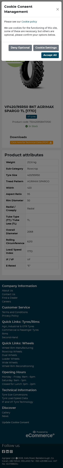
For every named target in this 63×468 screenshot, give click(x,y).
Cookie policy (29, 21)
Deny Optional (20, 47)
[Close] (57, 9)
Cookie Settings (46, 47)
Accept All (50, 55)
